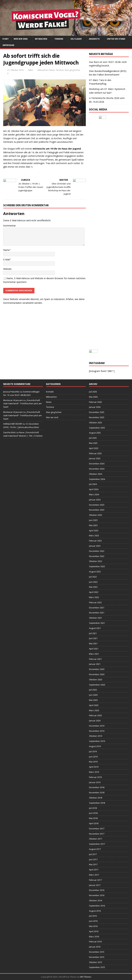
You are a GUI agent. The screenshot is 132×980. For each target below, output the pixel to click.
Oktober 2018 (95, 797)
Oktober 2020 (95, 679)
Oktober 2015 (95, 962)
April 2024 (93, 489)
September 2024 (97, 479)
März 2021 (94, 653)
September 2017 (97, 843)
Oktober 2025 (95, 422)
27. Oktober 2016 (15, 70)
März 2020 (94, 710)
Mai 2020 (93, 700)
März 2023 (94, 535)
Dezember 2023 (96, 504)
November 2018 (96, 792)
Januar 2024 (94, 499)
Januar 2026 (94, 407)
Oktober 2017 (95, 838)
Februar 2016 (95, 941)
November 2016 (96, 895)
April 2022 (93, 592)
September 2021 (97, 622)
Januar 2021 (94, 664)
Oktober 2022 (95, 561)
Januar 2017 (94, 885)
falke (30, 70)
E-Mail (6, 259)
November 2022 (96, 556)
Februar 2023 (95, 540)
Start (5, 38)
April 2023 (93, 530)
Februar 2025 (95, 453)
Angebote (94, 38)
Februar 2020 (95, 715)
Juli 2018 (93, 808)
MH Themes (85, 976)
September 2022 (97, 566)
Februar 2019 (95, 777)
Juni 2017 (93, 859)
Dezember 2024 (96, 463)
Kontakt (50, 391)
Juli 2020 (93, 689)
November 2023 (96, 509)
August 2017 (95, 849)
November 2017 (96, 833)
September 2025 (97, 427)
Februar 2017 (95, 879)
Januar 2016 (94, 946)
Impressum (8, 45)
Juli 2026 (93, 391)
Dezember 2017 (96, 828)
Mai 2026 (93, 396)
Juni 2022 (93, 581)
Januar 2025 (94, 458)
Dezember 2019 (96, 725)
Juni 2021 (93, 638)
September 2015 (97, 967)
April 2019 (93, 766)
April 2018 (93, 823)
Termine (58, 38)
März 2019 (94, 772)
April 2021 (93, 648)
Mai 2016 (93, 926)
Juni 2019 (93, 756)
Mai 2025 (93, 443)
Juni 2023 (93, 520)
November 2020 (96, 674)
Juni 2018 (93, 813)
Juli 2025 (93, 437)
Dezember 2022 (96, 551)
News (52, 70)
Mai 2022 (93, 586)
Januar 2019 (94, 782)
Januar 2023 (94, 545)
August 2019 (95, 746)
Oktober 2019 (95, 735)
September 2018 (97, 802)
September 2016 (97, 905)
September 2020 (97, 684)
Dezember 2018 (96, 787)
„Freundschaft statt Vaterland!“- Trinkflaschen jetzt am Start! (22, 403)
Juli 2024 (93, 484)
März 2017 (94, 874)
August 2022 (95, 571)
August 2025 (95, 432)
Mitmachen (41, 38)
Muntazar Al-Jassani (13, 400)
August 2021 (95, 628)
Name (6, 250)
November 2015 (96, 957)
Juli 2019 (93, 751)
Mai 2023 (93, 525)
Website (7, 268)
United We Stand (116, 38)
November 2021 (96, 612)
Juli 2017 (93, 854)
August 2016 (95, 910)
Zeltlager (76, 38)
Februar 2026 (95, 402)
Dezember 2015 (96, 951)
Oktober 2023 (95, 515)
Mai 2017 (93, 864)
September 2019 (97, 741)
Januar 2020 (94, 720)
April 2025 (93, 448)
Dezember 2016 (96, 890)
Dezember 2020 (96, 669)
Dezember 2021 (96, 607)
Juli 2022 (93, 576)
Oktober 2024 (95, 473)
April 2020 (93, 705)
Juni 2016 (93, 921)
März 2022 (94, 597)
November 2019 (96, 730)
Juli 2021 (93, 633)
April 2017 (93, 869)
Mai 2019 (93, 761)
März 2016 (94, 936)
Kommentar (9, 225)
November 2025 (96, 417)
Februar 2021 (95, 659)
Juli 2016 (93, 915)
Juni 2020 (93, 694)
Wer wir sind (21, 38)
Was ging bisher (72, 70)
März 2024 (94, 494)
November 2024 (96, 468)
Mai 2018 (93, 818)
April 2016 (93, 931)
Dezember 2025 (96, 412)
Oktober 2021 (95, 617)
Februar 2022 (95, 602)
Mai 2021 (93, 643)
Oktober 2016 (95, 900)
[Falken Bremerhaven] (66, 33)
